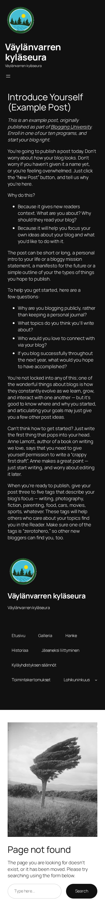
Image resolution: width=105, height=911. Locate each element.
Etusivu (18, 635)
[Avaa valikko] (8, 76)
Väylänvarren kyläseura (33, 52)
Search (81, 891)
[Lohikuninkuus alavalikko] (96, 679)
